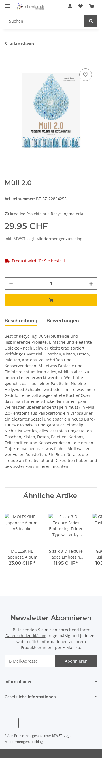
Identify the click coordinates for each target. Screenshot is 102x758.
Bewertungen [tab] (62, 320)
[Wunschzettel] (80, 6)
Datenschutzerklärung (26, 635)
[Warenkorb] (91, 6)
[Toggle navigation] (7, 3)
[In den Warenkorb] (9, 61)
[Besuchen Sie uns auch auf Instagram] (38, 723)
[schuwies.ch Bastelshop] (30, 6)
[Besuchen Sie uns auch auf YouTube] (24, 723)
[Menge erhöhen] (91, 283)
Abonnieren (76, 661)
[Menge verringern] (11, 283)
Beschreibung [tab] (21, 320)
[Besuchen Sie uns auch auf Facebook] (10, 723)
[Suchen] (90, 21)
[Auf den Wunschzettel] (85, 74)
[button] (70, 6)
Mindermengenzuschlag (59, 238)
